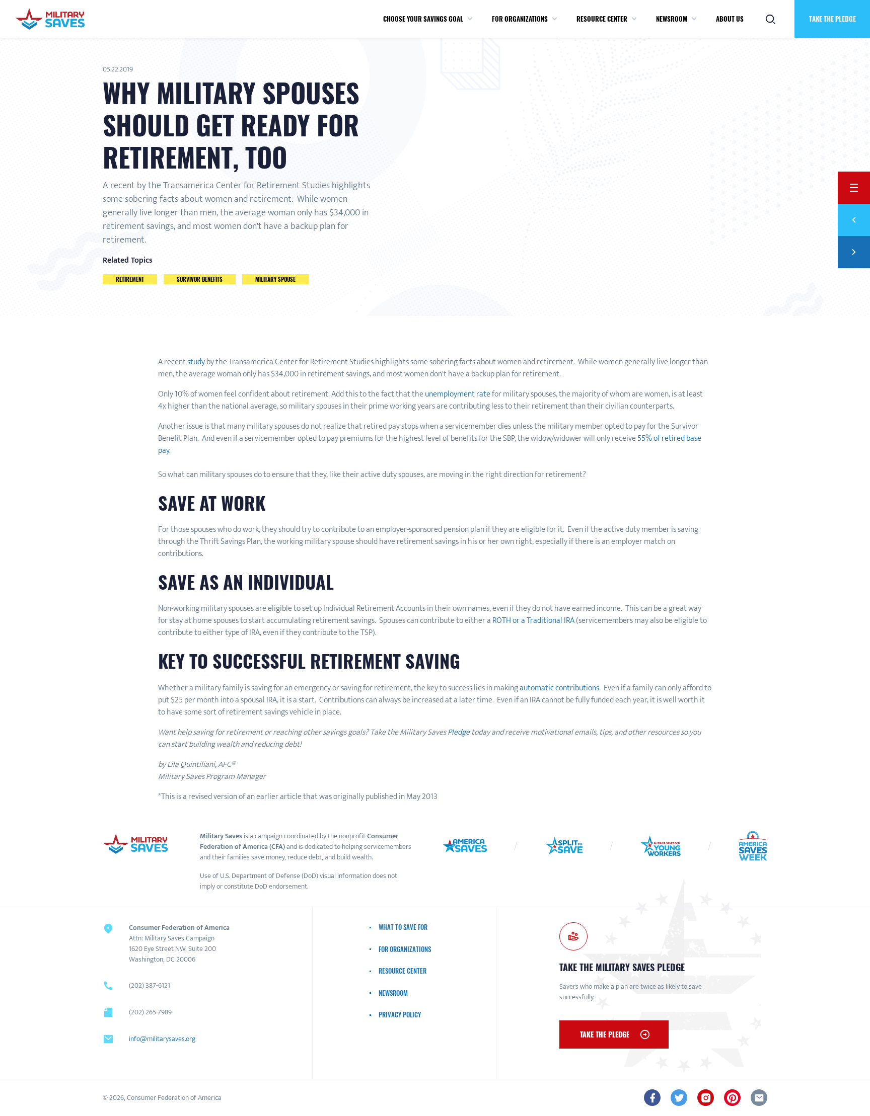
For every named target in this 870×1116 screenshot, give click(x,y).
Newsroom (671, 19)
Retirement (130, 279)
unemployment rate (457, 394)
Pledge (459, 732)
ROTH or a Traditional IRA (533, 620)
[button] (470, 19)
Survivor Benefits (200, 279)
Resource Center (601, 19)
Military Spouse (275, 279)
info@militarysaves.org (162, 1039)
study (196, 362)
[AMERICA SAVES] (50, 19)
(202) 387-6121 (149, 985)
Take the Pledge (832, 19)
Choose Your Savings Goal (423, 19)
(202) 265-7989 (150, 1012)
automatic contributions (559, 688)
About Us (730, 19)
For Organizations (520, 19)
